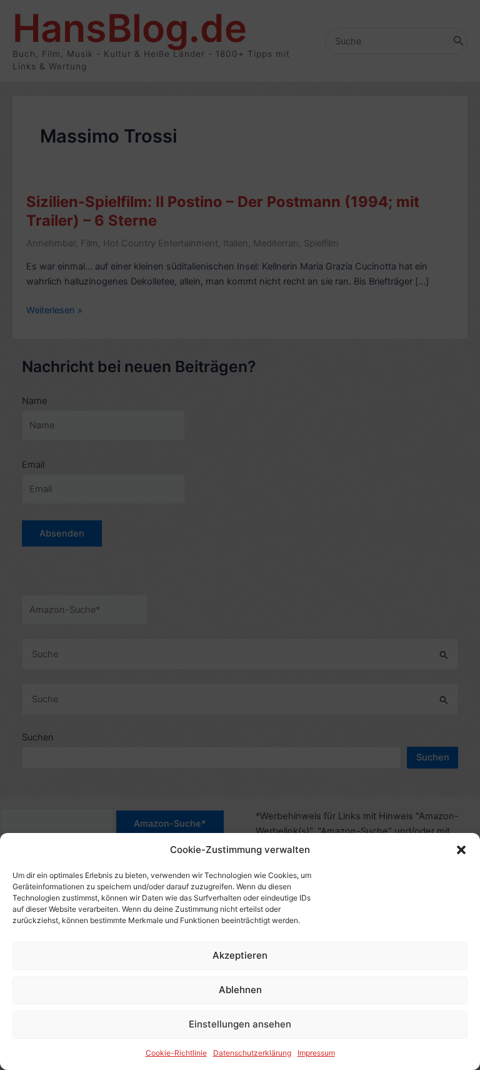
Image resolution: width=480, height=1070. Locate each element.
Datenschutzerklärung (252, 1052)
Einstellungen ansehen (240, 1024)
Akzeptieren (240, 955)
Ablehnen (240, 990)
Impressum (316, 1052)
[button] (461, 850)
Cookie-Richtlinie (176, 1052)
